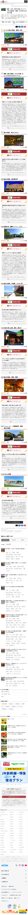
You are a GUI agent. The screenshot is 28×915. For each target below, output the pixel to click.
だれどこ (8, 858)
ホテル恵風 (8, 474)
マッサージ (8, 596)
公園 (20, 580)
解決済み (22, 540)
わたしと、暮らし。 (22, 858)
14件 (26, 147)
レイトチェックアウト (16, 673)
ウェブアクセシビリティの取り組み (9, 889)
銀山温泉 (11, 819)
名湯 (20, 608)
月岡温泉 (11, 826)
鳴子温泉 (21, 814)
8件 (26, 193)
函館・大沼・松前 (17, 554)
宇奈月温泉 (12, 833)
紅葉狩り (7, 582)
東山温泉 (21, 816)
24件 (26, 44)
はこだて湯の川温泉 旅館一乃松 (13, 30)
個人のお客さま (5, 871)
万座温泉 (11, 821)
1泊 (12, 610)
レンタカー (8, 641)
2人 (10, 552)
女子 (10, 618)
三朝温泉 (21, 840)
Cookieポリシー (5, 895)
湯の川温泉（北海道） (10, 556)
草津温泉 (21, 819)
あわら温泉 (3, 833)
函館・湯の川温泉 (9, 554)
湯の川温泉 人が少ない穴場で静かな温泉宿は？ (18, 67)
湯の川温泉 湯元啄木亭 (11, 179)
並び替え (3, 544)
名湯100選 (18, 558)
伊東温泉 (11, 828)
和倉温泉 (11, 830)
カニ (19, 657)
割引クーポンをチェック (15, 53)
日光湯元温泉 (21, 847)
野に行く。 (16, 859)
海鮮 (24, 568)
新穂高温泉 (12, 835)
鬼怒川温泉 (3, 823)
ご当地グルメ (8, 673)
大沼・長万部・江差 (6, 694)
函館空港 (7, 636)
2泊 (10, 685)
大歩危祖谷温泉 (3, 851)
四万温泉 (21, 821)
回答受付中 (14, 540)
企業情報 (4, 878)
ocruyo (12, 858)
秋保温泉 (11, 816)
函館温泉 (15, 683)
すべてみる (24, 714)
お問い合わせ (4, 886)
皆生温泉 (11, 842)
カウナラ (20, 859)
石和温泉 (21, 826)
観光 (19, 594)
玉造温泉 (2, 842)
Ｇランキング (4, 858)
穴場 (16, 556)
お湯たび (16, 858)
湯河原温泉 (3, 828)
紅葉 (17, 580)
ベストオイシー (7, 859)
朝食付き (23, 606)
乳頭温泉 (11, 814)
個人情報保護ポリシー (6, 892)
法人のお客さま (5, 874)
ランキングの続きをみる (14, 522)
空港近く (11, 709)
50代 (17, 608)
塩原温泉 (11, 823)
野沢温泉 (21, 823)
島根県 (17, 622)
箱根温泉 (2, 849)
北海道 (13, 552)
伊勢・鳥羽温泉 (13, 849)
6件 (26, 346)
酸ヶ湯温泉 (3, 847)
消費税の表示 (11, 886)
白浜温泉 (11, 837)
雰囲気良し (8, 643)
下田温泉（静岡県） (4, 830)
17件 (26, 89)
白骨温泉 (2, 826)
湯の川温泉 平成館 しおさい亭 (13, 283)
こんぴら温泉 (12, 840)
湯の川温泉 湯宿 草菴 (11, 377)
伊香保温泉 (3, 821)
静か (22, 556)
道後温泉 (2, 840)
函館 (12, 582)
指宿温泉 (2, 854)
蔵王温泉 (2, 819)
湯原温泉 (21, 842)
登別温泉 (11, 812)
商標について (17, 898)
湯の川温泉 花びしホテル (11, 132)
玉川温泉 (11, 847)
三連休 (23, 683)
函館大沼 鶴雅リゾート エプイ (13, 226)
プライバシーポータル (16, 892)
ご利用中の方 (5, 881)
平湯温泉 (2, 835)
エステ (22, 594)
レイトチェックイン (17, 671)
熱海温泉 (21, 851)
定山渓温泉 (3, 812)
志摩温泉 (21, 849)
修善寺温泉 (21, 828)
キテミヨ (2, 859)
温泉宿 (13, 596)
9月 (19, 683)
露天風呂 (24, 622)
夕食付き (7, 558)
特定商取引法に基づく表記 (15, 895)
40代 (13, 634)
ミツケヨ (24, 859)
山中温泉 (21, 830)
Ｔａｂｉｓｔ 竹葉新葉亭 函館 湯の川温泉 (14, 427)
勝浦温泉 (21, 837)
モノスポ (12, 859)
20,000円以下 (17, 610)
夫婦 (7, 552)
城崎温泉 (21, 835)
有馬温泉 (2, 837)
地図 (12, 46)
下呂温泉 (21, 833)
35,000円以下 (17, 659)
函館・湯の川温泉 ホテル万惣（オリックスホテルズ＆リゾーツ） (13, 74)
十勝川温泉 (21, 812)
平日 (20, 622)
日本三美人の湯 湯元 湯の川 (12, 328)
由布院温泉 (12, 851)
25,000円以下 (11, 645)
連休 (7, 685)
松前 (2, 696)
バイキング (8, 570)
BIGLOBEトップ (5, 901)
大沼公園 (19, 578)
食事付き (12, 558)
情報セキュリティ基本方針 (7, 898)
